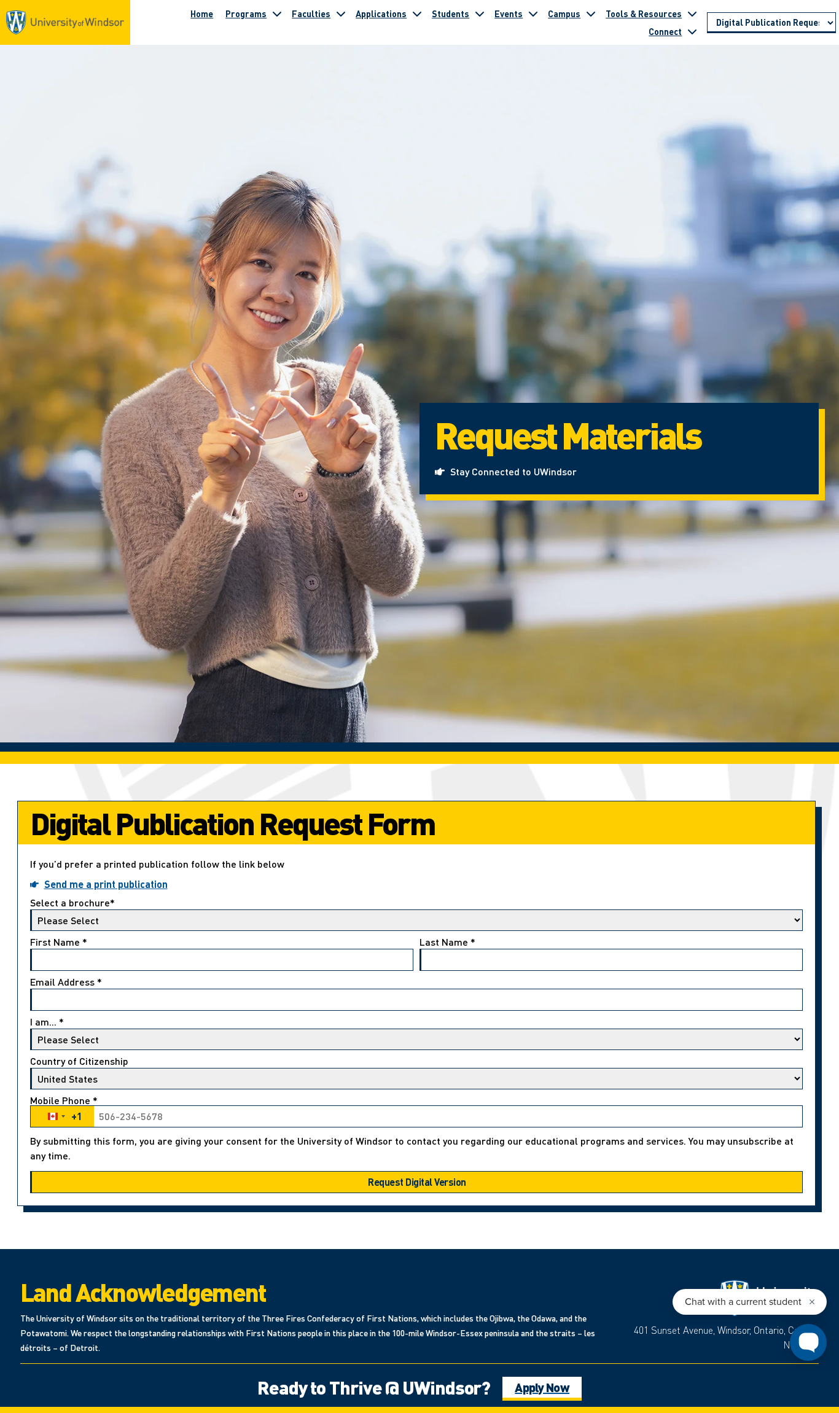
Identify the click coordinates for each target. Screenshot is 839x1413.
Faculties (311, 13)
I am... (47, 1022)
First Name (58, 942)
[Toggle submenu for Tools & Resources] (692, 13)
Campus (564, 13)
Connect (665, 31)
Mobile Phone (64, 1110)
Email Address (66, 982)
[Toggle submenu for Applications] (417, 13)
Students (450, 13)
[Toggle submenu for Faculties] (340, 13)
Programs (246, 13)
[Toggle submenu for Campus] (590, 13)
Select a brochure (72, 903)
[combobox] (62, 1116)
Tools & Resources (644, 13)
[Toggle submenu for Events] (533, 13)
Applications (381, 13)
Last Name (447, 942)
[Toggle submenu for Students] (479, 13)
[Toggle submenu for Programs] (277, 13)
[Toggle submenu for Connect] (692, 31)
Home (201, 13)
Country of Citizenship (79, 1061)
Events (508, 13)
